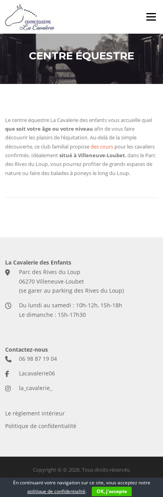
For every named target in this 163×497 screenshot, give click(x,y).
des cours (102, 146)
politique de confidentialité (56, 491)
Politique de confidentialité (40, 426)
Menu (151, 16)
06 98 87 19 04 (38, 358)
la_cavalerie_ (35, 388)
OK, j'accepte (112, 491)
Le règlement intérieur (35, 413)
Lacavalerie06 (37, 373)
